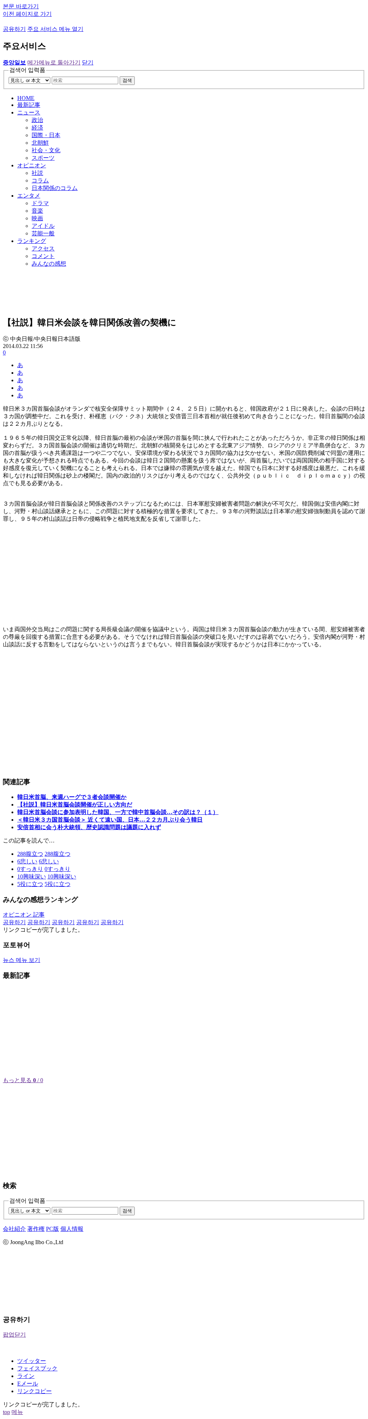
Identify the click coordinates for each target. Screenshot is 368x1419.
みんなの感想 (49, 264)
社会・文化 (46, 150)
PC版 (52, 1229)
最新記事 (28, 105)
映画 (37, 218)
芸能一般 (43, 233)
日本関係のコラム (55, 188)
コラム (40, 180)
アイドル (43, 226)
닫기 (87, 62)
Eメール (27, 1383)
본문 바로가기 (21, 6)
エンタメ (28, 196)
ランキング (31, 241)
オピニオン (31, 165)
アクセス (43, 248)
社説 (37, 173)
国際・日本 (46, 135)
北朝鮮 (40, 143)
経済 (37, 128)
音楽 (37, 211)
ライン (25, 1376)
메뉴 (17, 1412)
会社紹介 (14, 1229)
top (6, 1412)
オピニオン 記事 (24, 915)
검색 (127, 80)
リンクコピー (34, 1391)
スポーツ (43, 158)
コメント (43, 256)
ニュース (28, 112)
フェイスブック (37, 1368)
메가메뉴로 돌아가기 (53, 62)
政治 (37, 120)
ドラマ (40, 203)
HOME (25, 98)
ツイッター (31, 1361)
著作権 (36, 1229)
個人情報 (71, 1229)
